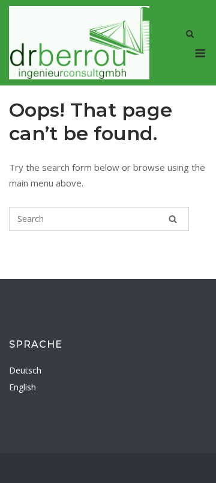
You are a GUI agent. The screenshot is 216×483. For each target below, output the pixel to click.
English (22, 387)
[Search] (173, 219)
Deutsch (25, 370)
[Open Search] (190, 34)
